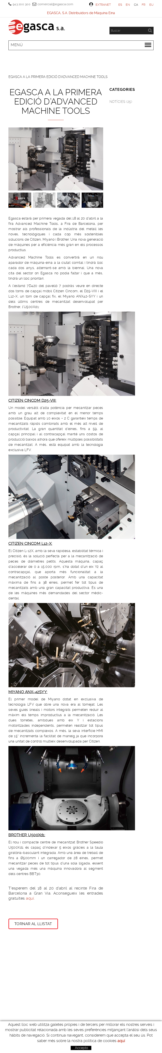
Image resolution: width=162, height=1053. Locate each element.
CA (136, 4)
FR (144, 4)
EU (151, 4)
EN (128, 4)
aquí (30, 898)
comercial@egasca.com (55, 4)
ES (120, 4)
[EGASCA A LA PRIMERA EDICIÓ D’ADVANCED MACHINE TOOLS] (55, 158)
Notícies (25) (120, 102)
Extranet (103, 4)
